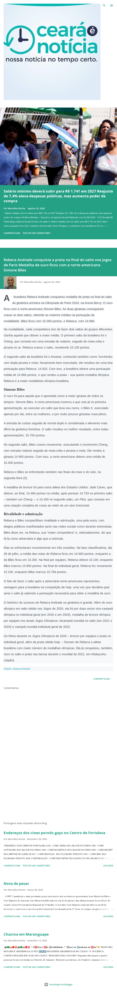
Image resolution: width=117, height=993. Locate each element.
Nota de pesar (16, 883)
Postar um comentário (36, 233)
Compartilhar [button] (12, 233)
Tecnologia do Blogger (60, 984)
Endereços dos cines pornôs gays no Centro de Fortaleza (54, 832)
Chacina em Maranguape (26, 934)
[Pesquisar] (104, 5)
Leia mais (108, 865)
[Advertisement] (58, 790)
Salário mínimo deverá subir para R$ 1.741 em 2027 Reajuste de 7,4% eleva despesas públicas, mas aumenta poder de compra (58, 196)
